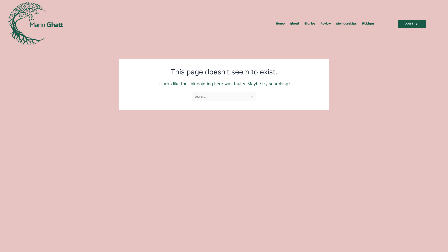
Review (325, 23)
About (294, 23)
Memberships (346, 23)
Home (280, 23)
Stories (309, 23)
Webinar (368, 23)
